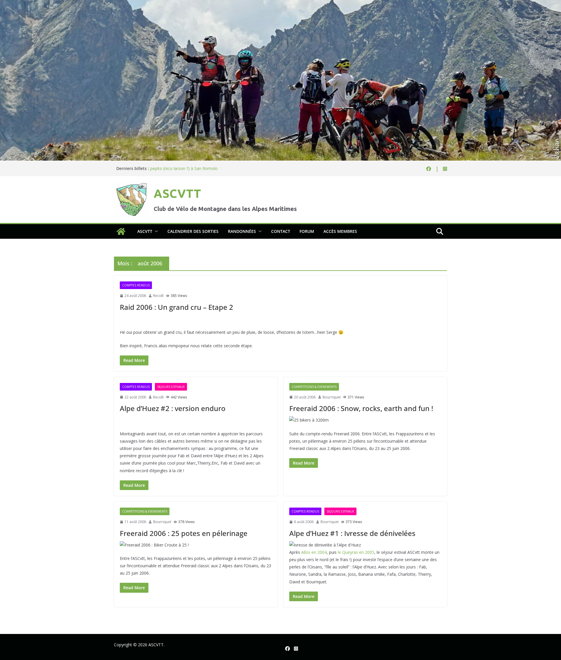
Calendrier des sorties (193, 231)
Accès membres (340, 231)
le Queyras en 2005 (356, 552)
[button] (155, 231)
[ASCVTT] (280, 4)
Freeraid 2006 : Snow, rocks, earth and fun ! (361, 408)
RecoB (158, 295)
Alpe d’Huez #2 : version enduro (173, 408)
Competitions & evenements (314, 387)
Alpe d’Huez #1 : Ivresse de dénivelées (352, 533)
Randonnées (242, 231)
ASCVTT (177, 193)
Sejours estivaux (171, 387)
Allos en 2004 (314, 552)
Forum (306, 231)
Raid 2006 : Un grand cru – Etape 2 (176, 307)
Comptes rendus (136, 285)
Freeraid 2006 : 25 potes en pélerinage (183, 533)
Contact (280, 231)
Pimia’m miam (163, 168)
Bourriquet (332, 397)
